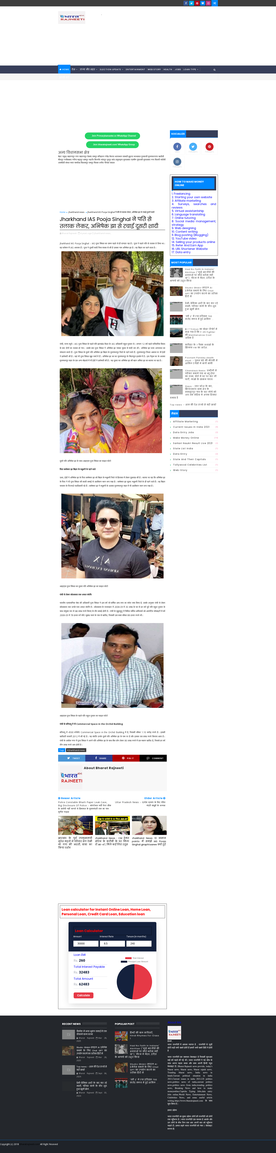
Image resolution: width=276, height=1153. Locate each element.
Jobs (178, 69)
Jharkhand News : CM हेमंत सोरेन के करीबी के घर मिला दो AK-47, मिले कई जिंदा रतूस (112, 841)
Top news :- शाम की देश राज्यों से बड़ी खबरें (193, 404)
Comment (158, 758)
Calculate (83, 995)
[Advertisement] (159, 38)
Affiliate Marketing (185, 421)
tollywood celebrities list (190, 464)
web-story (180, 470)
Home (65, 69)
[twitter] (191, 3)
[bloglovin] (202, 3)
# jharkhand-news (76, 750)
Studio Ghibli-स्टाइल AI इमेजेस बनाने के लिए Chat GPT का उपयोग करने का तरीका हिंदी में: (201, 292)
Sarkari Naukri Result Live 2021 (193, 443)
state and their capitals (189, 459)
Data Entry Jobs (183, 432)
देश (73, 69)
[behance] (203, 1148)
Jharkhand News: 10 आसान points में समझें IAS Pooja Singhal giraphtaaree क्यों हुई (149, 841)
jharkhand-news (76, 212)
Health (168, 69)
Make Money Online (186, 437)
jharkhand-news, (103, 233)
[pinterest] (197, 3)
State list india (183, 448)
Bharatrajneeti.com (29, 1144)
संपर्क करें (64, 77)
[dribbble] (192, 1148)
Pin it (130, 758)
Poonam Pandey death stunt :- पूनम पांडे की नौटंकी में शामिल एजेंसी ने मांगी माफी (201, 360)
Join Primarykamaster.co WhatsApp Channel (114, 136)
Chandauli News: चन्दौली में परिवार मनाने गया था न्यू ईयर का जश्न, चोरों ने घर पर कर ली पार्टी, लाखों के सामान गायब (201, 375)
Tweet (76, 758)
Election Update (110, 69)
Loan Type (190, 69)
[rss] (197, 1148)
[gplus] (175, 1148)
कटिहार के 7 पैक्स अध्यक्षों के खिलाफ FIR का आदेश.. (199, 346)
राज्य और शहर (87, 69)
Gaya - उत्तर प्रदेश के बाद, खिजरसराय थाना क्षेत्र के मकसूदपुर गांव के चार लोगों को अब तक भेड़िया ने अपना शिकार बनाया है (193, 392)
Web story (154, 69)
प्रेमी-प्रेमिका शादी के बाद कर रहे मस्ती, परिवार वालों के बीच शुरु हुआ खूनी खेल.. (201, 306)
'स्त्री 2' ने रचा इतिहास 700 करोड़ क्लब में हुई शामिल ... (199, 318)
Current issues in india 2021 (191, 427)
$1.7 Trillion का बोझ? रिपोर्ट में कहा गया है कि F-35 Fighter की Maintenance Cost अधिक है (201, 333)
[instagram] (208, 3)
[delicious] (214, 1148)
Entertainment (135, 69)
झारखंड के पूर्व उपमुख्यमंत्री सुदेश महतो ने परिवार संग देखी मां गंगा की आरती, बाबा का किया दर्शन (75, 842)
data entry (180, 453)
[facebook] (186, 3)
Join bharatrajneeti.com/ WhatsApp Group (114, 144)
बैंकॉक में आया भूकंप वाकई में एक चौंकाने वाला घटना (92, 1033)
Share (102, 758)
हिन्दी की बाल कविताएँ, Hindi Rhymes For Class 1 (144, 1035)
